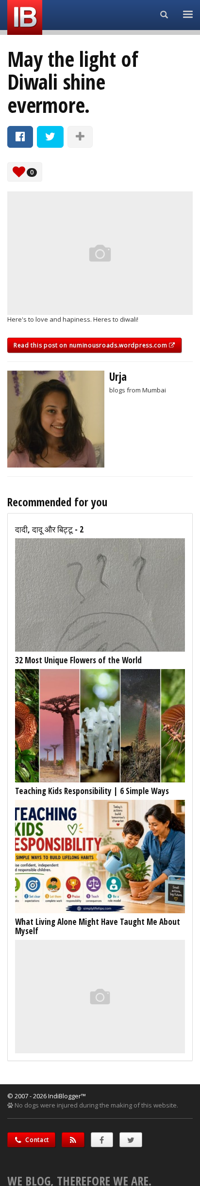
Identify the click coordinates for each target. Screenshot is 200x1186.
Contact (37, 1140)
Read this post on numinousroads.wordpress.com (91, 345)
